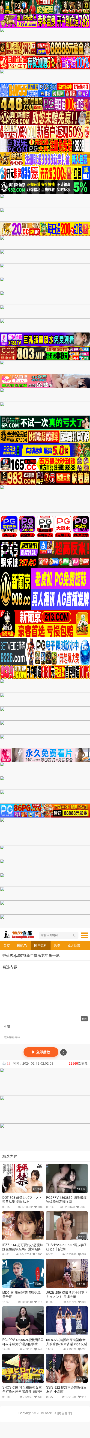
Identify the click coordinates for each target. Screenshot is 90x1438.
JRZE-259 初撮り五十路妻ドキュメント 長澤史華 (67, 1294)
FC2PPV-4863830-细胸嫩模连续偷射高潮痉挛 (66, 1199)
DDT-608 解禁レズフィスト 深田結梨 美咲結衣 (22, 1199)
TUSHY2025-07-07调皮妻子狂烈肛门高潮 (66, 1246)
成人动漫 (73, 945)
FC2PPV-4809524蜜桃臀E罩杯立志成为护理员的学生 (23, 1341)
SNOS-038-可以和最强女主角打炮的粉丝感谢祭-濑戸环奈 (22, 1391)
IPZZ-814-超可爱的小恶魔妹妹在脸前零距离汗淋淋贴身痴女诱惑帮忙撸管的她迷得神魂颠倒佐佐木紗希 (22, 1250)
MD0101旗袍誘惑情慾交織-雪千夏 (22, 1294)
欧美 (57, 945)
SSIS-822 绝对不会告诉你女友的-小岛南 (66, 1389)
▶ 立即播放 (41, 1052)
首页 (6, 945)
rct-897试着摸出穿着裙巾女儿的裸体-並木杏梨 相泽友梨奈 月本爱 (66, 1343)
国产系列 (40, 945)
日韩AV (22, 945)
